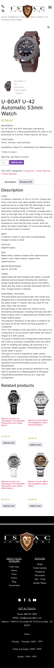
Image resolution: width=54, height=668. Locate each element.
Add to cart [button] (8, 443)
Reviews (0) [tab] (26, 182)
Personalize (40, 576)
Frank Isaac (14, 567)
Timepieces (28, 171)
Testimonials (14, 586)
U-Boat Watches (42, 171)
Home (4, 17)
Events (14, 578)
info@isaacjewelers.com (30, 618)
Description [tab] (10, 182)
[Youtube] (34, 600)
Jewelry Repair (39, 583)
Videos (14, 571)
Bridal (39, 564)
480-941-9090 (30, 614)
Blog (14, 582)
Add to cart (16, 162)
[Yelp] (29, 600)
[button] (3, 11)
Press (14, 574)
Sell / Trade (40, 579)
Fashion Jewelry (40, 568)
